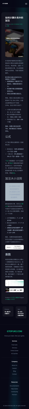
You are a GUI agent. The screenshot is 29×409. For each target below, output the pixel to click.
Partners (14, 394)
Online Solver (14, 350)
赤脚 (8, 26)
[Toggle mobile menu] (26, 4)
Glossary (14, 348)
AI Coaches (14, 353)
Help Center (14, 389)
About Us (14, 365)
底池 (11, 163)
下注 (7, 161)
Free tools (14, 345)
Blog (14, 371)
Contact (14, 374)
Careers (14, 368)
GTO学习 (13, 297)
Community (14, 392)
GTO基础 (7, 299)
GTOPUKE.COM (14, 331)
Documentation (14, 386)
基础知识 (18, 297)
